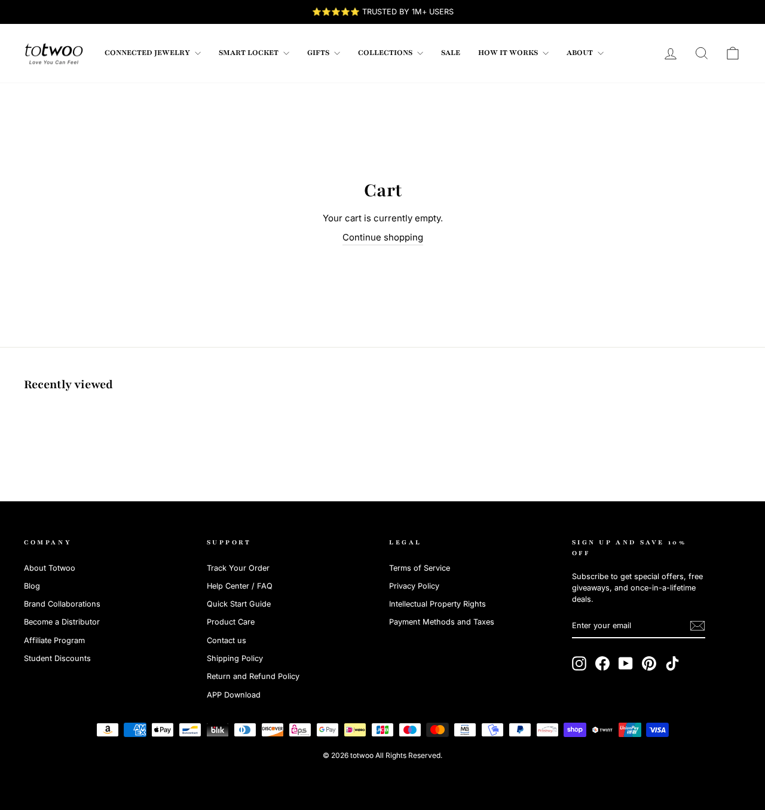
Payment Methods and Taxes (441, 621)
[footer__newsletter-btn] (697, 626)
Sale (450, 52)
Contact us (226, 640)
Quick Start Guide (239, 603)
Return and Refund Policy (253, 676)
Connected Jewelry (148, 52)
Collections (386, 52)
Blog (32, 585)
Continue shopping (382, 237)
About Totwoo (49, 568)
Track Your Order (238, 568)
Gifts (319, 52)
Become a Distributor (62, 621)
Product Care (231, 621)
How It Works (509, 52)
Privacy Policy (414, 585)
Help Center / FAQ (240, 585)
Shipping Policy (235, 658)
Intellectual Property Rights (437, 603)
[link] (54, 53)
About (581, 52)
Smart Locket (249, 52)
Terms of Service (419, 568)
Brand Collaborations (62, 603)
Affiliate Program (54, 640)
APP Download (234, 694)
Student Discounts (57, 658)
